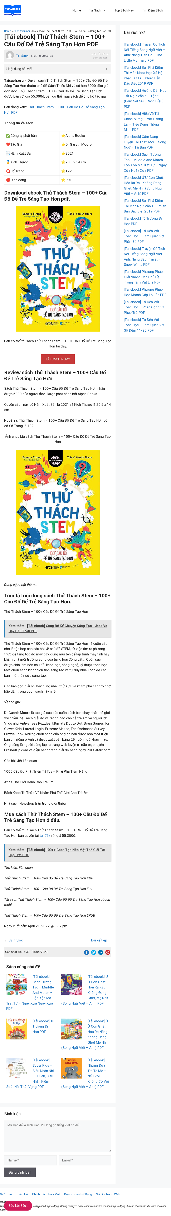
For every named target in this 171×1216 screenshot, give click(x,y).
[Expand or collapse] (106, 68)
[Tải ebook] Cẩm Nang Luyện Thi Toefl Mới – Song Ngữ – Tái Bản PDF (145, 142)
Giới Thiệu (7, 1194)
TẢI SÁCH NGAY (57, 359)
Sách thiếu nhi (22, 31)
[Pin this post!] (107, 953)
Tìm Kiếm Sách (152, 10)
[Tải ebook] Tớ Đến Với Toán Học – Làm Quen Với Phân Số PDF (144, 236)
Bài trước (16, 940)
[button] (58, 359)
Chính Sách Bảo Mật (46, 1194)
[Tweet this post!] (93, 953)
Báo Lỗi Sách (18, 1206)
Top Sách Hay (124, 10)
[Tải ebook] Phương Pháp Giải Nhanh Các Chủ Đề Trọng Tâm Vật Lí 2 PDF (143, 277)
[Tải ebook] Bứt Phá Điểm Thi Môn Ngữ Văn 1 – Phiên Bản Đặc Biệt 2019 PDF (145, 205)
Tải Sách (95, 10)
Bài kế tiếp (99, 940)
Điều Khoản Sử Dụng (78, 1194)
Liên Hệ (23, 1194)
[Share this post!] (86, 953)
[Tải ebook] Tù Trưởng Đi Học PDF (43, 1026)
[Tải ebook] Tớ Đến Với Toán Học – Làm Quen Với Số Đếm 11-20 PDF (144, 325)
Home (77, 10)
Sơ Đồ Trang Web (108, 1194)
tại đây (45, 835)
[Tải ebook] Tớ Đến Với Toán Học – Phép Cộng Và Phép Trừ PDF (144, 307)
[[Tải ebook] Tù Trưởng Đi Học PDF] (16, 1036)
